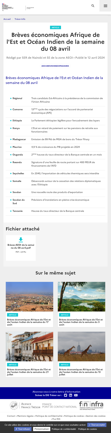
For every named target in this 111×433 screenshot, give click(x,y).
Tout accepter (98, 425)
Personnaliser (42, 429)
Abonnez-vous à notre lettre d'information (56, 391)
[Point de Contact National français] (59, 405)
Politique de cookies (74, 415)
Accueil (7, 18)
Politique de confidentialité (48, 415)
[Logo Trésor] (44, 8)
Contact (11, 415)
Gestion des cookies (96, 415)
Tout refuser (23, 429)
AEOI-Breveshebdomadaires (55, 66)
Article (55, 27)
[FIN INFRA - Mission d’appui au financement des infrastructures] (91, 405)
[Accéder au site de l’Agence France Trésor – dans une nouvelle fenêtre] (25, 405)
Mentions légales (25, 415)
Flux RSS (56, 418)
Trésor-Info (20, 18)
